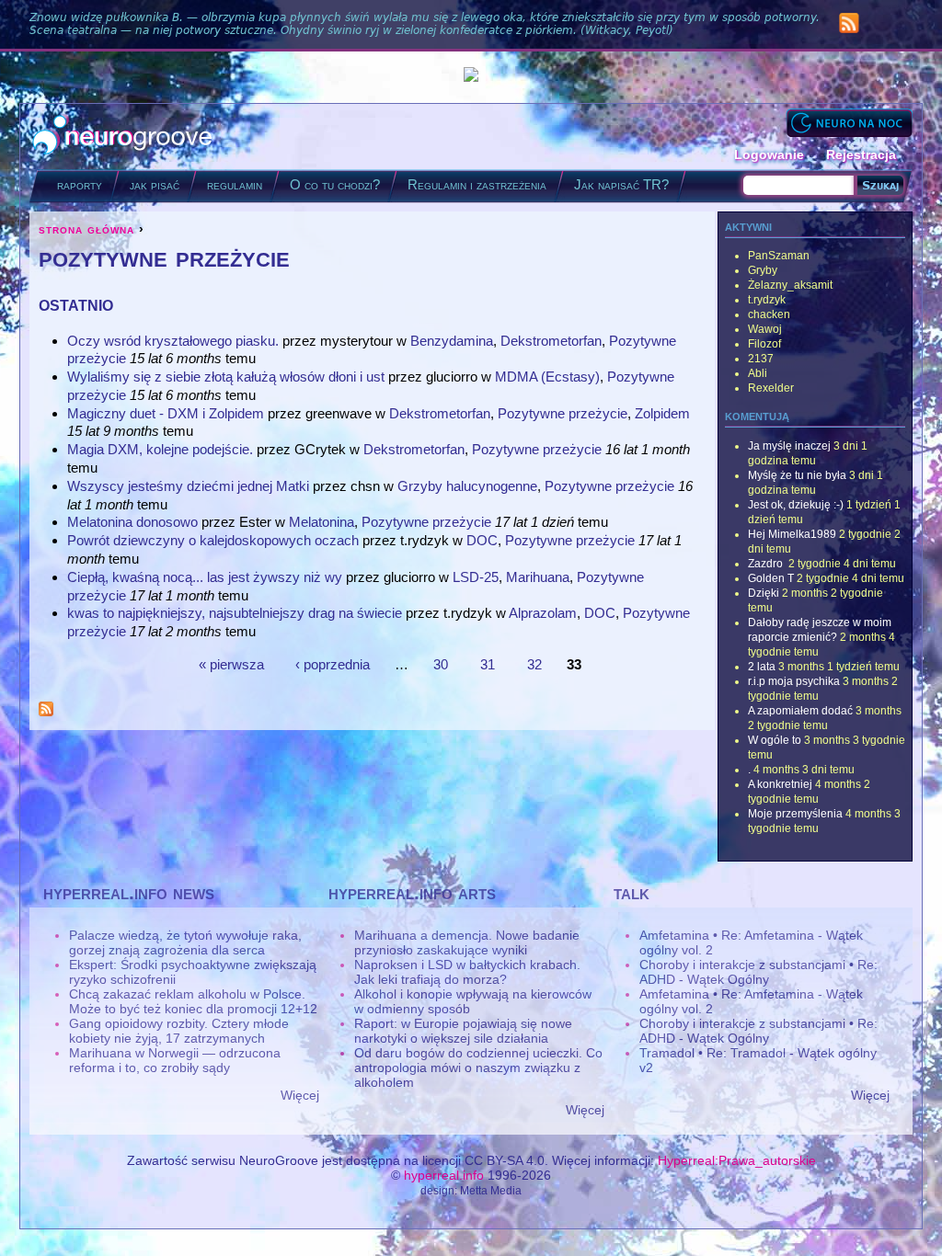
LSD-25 (476, 577)
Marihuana (537, 577)
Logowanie (769, 154)
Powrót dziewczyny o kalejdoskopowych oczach (213, 540)
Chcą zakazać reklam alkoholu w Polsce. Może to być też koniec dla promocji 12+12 (193, 1001)
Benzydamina (451, 340)
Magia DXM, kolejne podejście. (160, 449)
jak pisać (154, 184)
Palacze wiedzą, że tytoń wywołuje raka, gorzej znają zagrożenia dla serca (185, 942)
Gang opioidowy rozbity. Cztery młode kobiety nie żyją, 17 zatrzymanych (179, 1030)
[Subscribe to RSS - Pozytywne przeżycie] (46, 711)
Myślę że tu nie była (797, 475)
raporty (79, 184)
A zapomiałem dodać (800, 710)
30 (440, 663)
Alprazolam (543, 613)
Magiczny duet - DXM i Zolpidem (165, 413)
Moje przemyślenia (795, 813)
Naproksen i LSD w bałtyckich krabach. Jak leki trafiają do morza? (467, 972)
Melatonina (321, 522)
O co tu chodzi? (335, 184)
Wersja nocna (849, 122)
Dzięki (763, 593)
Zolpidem (662, 413)
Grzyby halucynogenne (467, 486)
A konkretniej (780, 784)
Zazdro (767, 563)
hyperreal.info (444, 1175)
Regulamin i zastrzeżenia (477, 184)
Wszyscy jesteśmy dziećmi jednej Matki (188, 486)
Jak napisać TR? (621, 184)
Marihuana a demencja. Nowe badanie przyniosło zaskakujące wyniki (467, 942)
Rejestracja (861, 154)
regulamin (234, 184)
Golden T (771, 578)
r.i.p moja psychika (794, 681)
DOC (482, 540)
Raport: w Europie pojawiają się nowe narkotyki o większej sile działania (463, 1030)
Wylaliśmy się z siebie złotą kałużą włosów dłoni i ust (226, 376)
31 (487, 663)
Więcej (300, 1095)
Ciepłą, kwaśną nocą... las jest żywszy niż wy (204, 577)
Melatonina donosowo (132, 522)
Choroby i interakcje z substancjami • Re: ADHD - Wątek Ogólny (758, 972)
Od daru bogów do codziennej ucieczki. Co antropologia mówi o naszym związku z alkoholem (478, 1067)
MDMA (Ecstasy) (547, 376)
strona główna (86, 229)
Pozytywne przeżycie (562, 413)
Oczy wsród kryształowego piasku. (173, 340)
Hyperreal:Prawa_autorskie (737, 1160)
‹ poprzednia (332, 663)
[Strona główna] (122, 136)
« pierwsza (231, 663)
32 (534, 663)
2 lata (761, 666)
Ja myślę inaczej (789, 446)
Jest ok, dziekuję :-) (796, 504)
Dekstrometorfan (551, 340)
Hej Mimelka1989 (792, 534)
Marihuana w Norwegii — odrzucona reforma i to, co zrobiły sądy (175, 1060)
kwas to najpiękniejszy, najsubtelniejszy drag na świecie (234, 613)
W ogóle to (774, 740)
